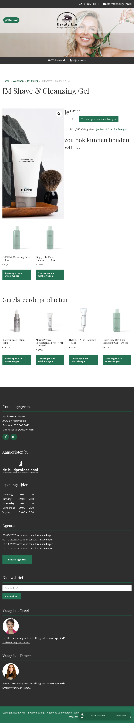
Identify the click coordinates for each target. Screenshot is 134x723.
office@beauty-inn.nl (119, 4)
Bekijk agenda (17, 559)
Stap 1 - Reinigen (117, 129)
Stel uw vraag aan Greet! (16, 642)
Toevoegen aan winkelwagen (98, 119)
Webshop (18, 80)
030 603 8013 (22, 425)
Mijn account (79, 60)
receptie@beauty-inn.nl (21, 429)
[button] (59, 114)
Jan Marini (32, 80)
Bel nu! (13, 20)
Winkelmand (58, 60)
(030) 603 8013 (91, 4)
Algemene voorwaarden (59, 712)
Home (5, 80)
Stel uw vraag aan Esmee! (16, 687)
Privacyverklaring (35, 712)
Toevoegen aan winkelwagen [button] (13, 274)
